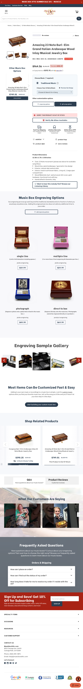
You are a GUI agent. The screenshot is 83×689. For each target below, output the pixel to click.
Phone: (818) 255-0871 (12, 654)
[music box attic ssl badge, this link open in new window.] (69, 678)
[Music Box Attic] (5, 663)
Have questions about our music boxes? (29, 481)
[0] (77, 12)
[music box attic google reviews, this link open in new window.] (16, 678)
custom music (67, 392)
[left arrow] (6, 57)
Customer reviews (58, 481)
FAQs (25, 5)
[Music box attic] (16, 663)
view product (17, 98)
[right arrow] (27, 57)
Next (28, 85)
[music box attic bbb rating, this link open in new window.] (59, 678)
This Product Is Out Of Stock (59, 462)
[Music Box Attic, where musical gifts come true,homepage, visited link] (50, 11)
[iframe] (75, 685)
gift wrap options (67, 104)
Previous (5, 85)
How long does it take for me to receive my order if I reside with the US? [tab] (39, 582)
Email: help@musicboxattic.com (16, 656)
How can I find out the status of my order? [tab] (28, 575)
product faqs (62, 139)
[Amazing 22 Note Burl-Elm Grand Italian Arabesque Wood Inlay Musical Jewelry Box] (10, 55)
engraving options (44, 104)
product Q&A (40, 144)
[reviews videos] (22, 516)
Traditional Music (48, 83)
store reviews (62, 144)
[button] (54, 70)
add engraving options (42, 212)
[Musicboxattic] (8, 663)
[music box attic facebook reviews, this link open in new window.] (44, 678)
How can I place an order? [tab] (21, 569)
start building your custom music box (41, 404)
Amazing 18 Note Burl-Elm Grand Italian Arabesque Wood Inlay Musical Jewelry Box (17, 89)
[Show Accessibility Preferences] (78, 679)
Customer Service (17, 5)
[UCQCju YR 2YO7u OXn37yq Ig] (10, 663)
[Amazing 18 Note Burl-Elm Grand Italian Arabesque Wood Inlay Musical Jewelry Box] (17, 79)
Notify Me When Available (56, 120)
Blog (30, 5)
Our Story (8, 5)
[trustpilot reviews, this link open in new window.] (30, 678)
